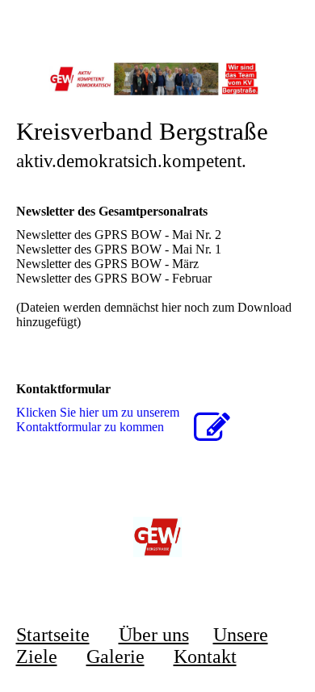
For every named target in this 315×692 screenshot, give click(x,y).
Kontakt (205, 656)
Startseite (53, 634)
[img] (158, 78)
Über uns (154, 634)
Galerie (115, 656)
